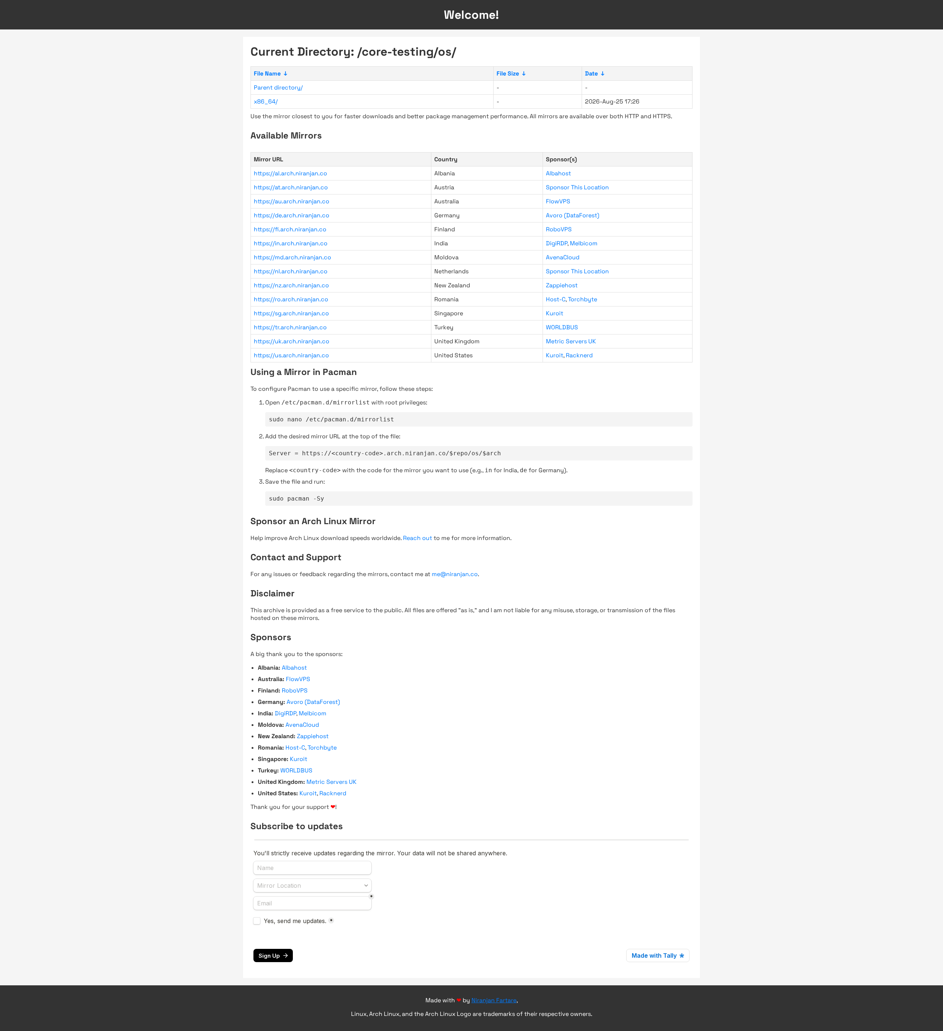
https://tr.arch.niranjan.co (290, 327)
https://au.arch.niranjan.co (291, 201)
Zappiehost (562, 285)
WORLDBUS (562, 327)
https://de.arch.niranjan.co (291, 215)
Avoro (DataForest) (572, 215)
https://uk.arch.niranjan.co (291, 341)
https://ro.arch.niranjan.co (291, 299)
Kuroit (554, 313)
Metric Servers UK (571, 341)
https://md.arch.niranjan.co (292, 257)
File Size (508, 73)
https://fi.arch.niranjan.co (290, 229)
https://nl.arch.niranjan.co (290, 271)
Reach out (417, 538)
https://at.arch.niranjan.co (291, 187)
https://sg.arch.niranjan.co (291, 313)
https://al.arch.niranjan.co (290, 173)
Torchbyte (582, 299)
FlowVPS (558, 201)
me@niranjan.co (455, 574)
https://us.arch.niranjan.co (291, 355)
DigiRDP (556, 243)
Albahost (558, 173)
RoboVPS (559, 229)
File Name (267, 73)
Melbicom (583, 243)
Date (591, 73)
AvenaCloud (562, 257)
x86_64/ (266, 101)
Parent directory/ (278, 87)
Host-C (555, 299)
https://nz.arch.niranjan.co (291, 285)
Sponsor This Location (577, 187)
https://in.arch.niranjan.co (290, 243)
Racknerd (579, 355)
